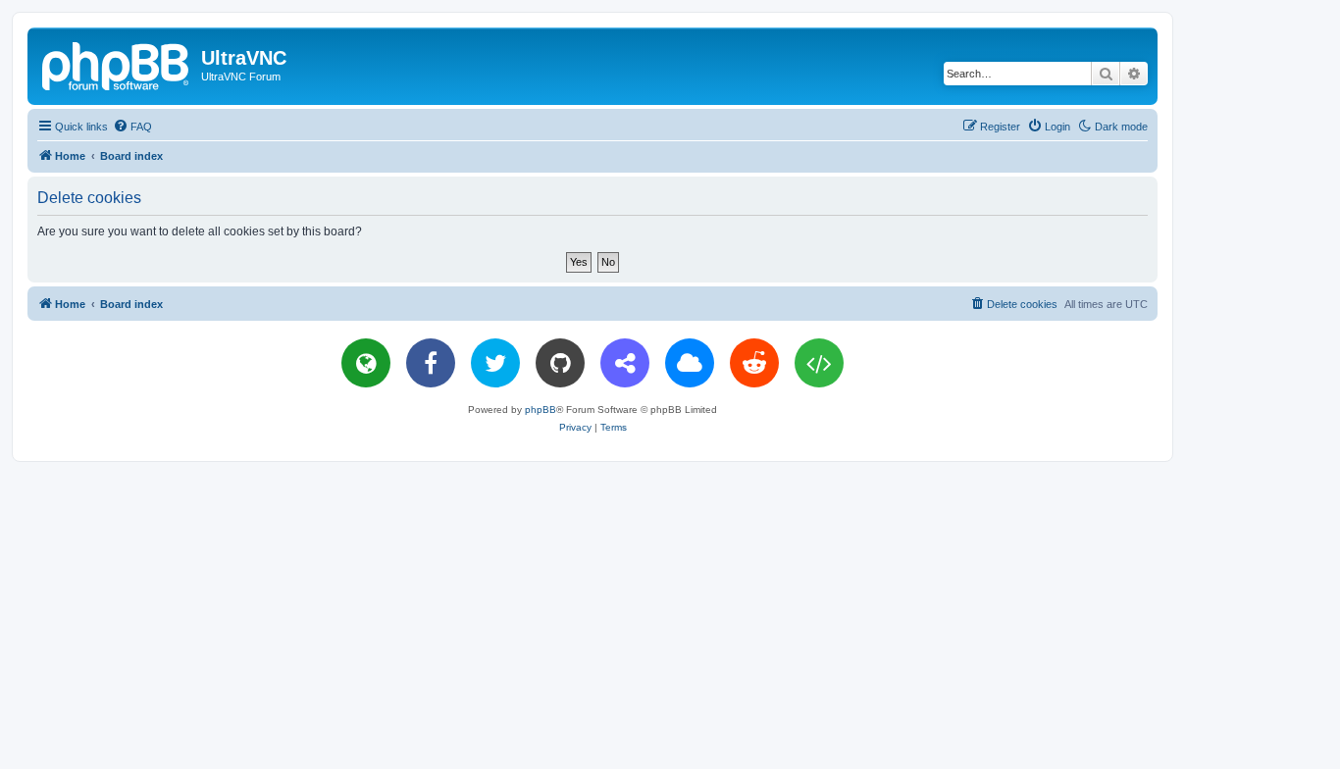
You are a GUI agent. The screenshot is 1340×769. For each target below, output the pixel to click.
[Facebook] (430, 362)
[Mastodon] (624, 362)
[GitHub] (560, 362)
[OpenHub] (819, 362)
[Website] (365, 362)
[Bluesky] (689, 362)
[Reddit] (754, 362)
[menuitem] (132, 126)
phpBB (540, 409)
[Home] (116, 63)
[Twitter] (495, 362)
